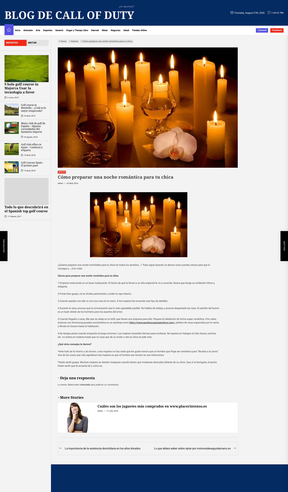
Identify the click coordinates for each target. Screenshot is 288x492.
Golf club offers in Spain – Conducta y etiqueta (32, 147)
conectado (85, 384)
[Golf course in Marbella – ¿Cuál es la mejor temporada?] (11, 110)
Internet (95, 30)
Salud (126, 30)
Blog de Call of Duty (69, 15)
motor (32, 43)
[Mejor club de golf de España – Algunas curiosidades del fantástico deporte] (11, 128)
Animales (28, 30)
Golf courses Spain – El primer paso (32, 164)
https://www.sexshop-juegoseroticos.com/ (152, 322)
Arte (38, 30)
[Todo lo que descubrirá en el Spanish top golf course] (26, 191)
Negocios (115, 30)
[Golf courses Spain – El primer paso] (11, 167)
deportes (12, 43)
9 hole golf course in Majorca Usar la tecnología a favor (21, 88)
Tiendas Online (139, 30)
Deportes (47, 30)
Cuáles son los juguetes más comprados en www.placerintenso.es (152, 406)
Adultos (61, 172)
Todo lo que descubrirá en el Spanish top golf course (26, 209)
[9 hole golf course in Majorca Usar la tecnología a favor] (26, 68)
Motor (105, 30)
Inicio (17, 30)
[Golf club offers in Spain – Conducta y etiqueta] (11, 149)
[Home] (9, 30)
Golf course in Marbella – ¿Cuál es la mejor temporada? (33, 107)
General (59, 30)
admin (60, 183)
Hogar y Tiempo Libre (77, 30)
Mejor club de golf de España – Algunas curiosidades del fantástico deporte (33, 127)
